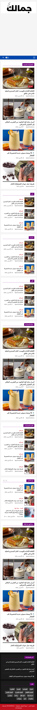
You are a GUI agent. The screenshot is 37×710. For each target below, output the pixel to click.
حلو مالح (30, 86)
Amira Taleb (20, 516)
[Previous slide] (4, 480)
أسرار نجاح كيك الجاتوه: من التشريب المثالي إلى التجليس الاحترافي (29, 214)
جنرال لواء (16, 508)
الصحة (21, 508)
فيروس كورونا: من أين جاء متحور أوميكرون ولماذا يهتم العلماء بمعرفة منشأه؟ (29, 512)
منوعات (19, 698)
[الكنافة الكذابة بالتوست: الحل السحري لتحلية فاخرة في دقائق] (18, 78)
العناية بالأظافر (29, 692)
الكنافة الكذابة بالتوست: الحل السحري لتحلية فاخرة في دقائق (29, 202)
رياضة (16, 695)
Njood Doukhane (30, 96)
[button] (34, 57)
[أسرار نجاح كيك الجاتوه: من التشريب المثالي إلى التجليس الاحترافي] (18, 109)
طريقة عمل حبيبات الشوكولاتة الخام (22, 184)
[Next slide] (6, 480)
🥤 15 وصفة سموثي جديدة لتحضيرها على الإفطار (29, 226)
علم (25, 698)
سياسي (10, 695)
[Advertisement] (18, 35)
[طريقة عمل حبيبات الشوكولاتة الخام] (18, 171)
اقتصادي (25, 689)
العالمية (12, 689)
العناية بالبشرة (19, 692)
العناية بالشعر (9, 692)
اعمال (31, 689)
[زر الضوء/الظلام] (7, 57)
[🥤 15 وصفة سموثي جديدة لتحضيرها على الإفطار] (18, 140)
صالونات (31, 698)
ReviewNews (10, 706)
